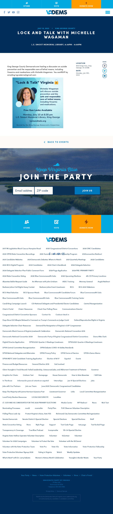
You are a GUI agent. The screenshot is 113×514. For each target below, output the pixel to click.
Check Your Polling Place (47, 309)
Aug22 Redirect (104, 281)
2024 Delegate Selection (80, 265)
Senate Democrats (10, 419)
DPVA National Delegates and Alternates (19, 353)
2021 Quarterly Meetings (76, 259)
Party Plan (52, 408)
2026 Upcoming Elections (71, 276)
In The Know (7, 380)
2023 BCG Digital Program (13, 265)
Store (28, 425)
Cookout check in (62, 314)
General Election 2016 (40, 364)
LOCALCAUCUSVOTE (40, 397)
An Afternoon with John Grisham (44, 281)
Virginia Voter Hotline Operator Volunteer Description (23, 436)
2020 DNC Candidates (92, 248)
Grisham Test (28, 375)
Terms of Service (62, 491)
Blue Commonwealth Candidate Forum (59, 292)
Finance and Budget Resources (15, 364)
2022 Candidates (97, 259)
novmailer (39, 408)
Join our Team (31, 386)
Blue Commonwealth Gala (90, 292)
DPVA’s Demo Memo (92, 353)
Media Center (66, 402)
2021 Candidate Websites (12, 259)
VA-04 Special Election (72, 430)
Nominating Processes (11, 408)
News (94, 402)
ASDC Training (68, 281)
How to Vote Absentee (80, 375)
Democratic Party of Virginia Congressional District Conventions (63, 336)
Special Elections (60, 419)
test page (82, 425)
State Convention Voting (12, 425)
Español (67, 358)
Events (78, 358)
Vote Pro (43, 447)
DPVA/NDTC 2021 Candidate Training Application (22, 358)
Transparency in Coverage (13, 430)
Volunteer (53, 436)
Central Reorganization (93, 303)
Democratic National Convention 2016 (70, 331)
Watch (59, 452)
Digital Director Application (13, 342)
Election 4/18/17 (53, 358)
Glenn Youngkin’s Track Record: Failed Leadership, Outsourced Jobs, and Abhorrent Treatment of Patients (44, 369)
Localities (57, 397)
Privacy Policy (50, 491)
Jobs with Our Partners (11, 386)
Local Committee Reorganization (93, 391)
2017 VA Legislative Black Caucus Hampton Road (22, 248)
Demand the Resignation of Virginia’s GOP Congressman (58, 325)
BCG (72, 287)
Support (52, 425)
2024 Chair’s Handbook (56, 265)
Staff (92, 419)
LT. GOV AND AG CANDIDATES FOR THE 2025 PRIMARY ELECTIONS (29, 402)
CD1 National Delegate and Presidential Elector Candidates (55, 303)
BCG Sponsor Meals (31, 292)
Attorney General (86, 281)
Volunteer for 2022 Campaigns (14, 441)
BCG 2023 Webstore (86, 287)
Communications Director (72, 309)
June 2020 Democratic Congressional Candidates (61, 386)
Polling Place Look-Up (11, 413)
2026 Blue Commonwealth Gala (43, 276)
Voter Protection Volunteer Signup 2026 (18, 452)
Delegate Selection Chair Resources (17, 325)
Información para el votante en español (33, 380)
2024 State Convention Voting (14, 276)
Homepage (43, 375)
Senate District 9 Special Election (35, 419)
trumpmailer (53, 430)
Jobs (92, 380)
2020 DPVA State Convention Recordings (19, 254)
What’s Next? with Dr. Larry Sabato (16, 458)
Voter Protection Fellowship (93, 447)
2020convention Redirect (92, 254)
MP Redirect (82, 402)
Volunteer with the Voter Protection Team (19, 447)
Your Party (98, 458)
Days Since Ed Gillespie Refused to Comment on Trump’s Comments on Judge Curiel (36, 320)
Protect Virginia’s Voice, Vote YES (38, 413)
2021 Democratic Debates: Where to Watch (44, 259)
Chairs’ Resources (25, 309)
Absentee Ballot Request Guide (15, 281)
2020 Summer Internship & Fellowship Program (58, 254)
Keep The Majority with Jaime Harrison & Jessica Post (23, 391)
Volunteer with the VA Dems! (70, 441)
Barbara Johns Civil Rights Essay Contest (18, 287)
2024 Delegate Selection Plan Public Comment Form (23, 270)
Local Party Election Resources (15, 397)
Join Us (87, 190)
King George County (65, 28)
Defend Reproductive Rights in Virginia (89, 320)
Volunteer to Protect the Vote (43, 441)
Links (73, 391)
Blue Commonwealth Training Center (69, 298)
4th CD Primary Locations (96, 276)
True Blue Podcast (36, 430)
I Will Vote (98, 375)
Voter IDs (55, 447)
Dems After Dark (99, 336)
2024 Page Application (58, 270)
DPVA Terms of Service (70, 353)
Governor (95, 369)
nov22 (27, 408)
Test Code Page (67, 425)
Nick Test (105, 402)
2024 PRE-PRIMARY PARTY (83, 270)
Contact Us (46, 314)
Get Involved (59, 364)
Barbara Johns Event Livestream (52, 287)
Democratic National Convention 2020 (18, 336)
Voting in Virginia (45, 452)
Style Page (40, 425)
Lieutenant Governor (57, 391)
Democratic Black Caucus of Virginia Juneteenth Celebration (26, 331)
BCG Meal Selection (10, 292)
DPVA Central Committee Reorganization (19, 347)
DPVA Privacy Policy (48, 353)
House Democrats (60, 375)
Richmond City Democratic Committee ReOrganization (78, 413)
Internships (58, 380)
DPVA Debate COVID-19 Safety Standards (56, 347)
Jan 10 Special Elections (77, 380)
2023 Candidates (35, 265)
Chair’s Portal (8, 309)
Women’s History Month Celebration (49, 458)
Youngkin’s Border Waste (79, 458)
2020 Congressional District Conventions (62, 248)
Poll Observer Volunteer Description (75, 408)
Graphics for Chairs (10, 375)
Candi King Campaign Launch (14, 303)
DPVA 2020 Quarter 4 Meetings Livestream (85, 342)
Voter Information (71, 447)
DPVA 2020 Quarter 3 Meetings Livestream (46, 342)
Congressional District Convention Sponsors (20, 314)
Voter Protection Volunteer (50, 475)
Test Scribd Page (98, 425)
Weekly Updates (73, 452)
